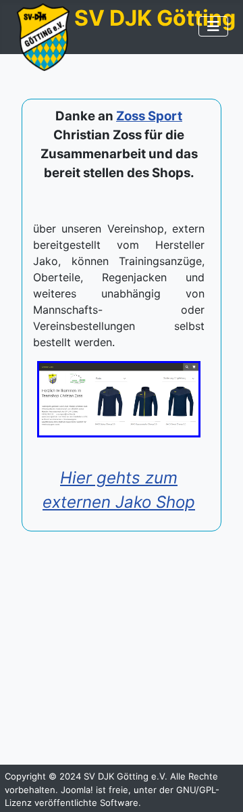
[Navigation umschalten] (213, 26)
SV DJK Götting (155, 18)
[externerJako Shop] (119, 399)
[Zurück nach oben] (219, 787)
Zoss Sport (149, 116)
